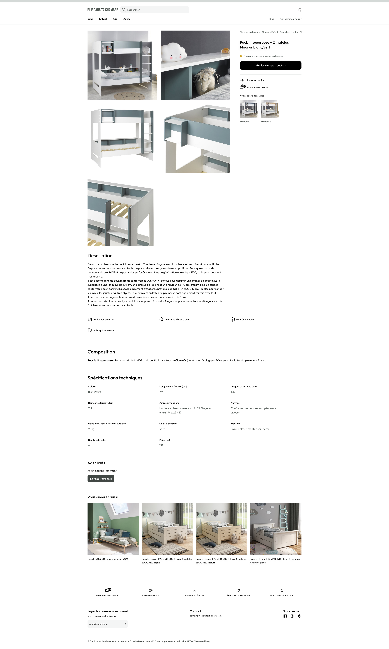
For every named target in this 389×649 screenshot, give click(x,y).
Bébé (90, 18)
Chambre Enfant (270, 32)
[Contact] (299, 10)
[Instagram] (292, 616)
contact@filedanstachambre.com (206, 615)
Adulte (127, 18)
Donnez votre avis (101, 478)
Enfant (103, 18)
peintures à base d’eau (177, 319)
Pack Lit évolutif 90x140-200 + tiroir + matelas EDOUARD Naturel (221, 560)
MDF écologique (245, 319)
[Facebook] (285, 616)
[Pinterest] (299, 616)
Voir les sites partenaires (271, 65)
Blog (271, 18)
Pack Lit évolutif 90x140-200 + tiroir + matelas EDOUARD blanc (167, 560)
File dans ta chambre (250, 32)
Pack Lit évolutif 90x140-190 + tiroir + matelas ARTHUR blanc (275, 560)
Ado (115, 18)
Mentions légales (120, 641)
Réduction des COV (104, 319)
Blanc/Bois (266, 121)
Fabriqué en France (104, 330)
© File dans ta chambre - (100, 641)
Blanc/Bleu (245, 121)
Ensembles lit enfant (289, 32)
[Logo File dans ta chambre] (103, 9)
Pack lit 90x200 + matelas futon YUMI (108, 558)
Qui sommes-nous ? (290, 18)
